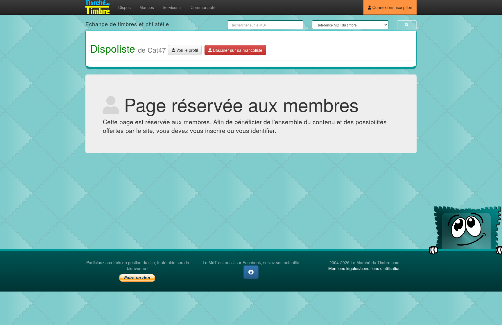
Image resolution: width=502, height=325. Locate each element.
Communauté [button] (203, 7)
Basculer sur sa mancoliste (237, 50)
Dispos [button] (124, 7)
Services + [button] (172, 7)
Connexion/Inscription (391, 7)
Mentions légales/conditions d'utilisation (364, 268)
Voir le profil (186, 50)
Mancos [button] (146, 7)
